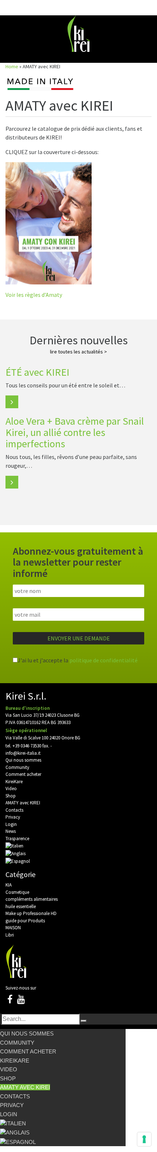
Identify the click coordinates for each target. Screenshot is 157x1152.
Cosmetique (17, 892)
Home (11, 66)
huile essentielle (20, 906)
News (10, 831)
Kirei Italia (78, 33)
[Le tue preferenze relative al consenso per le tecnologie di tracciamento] (144, 1139)
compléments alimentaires (31, 899)
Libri (9, 935)
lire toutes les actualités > (78, 351)
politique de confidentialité (103, 660)
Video (11, 788)
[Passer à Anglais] (15, 853)
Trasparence (17, 838)
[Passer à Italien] (14, 845)
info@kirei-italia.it (23, 753)
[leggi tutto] (11, 401)
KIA (8, 885)
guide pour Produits (25, 921)
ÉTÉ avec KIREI (37, 372)
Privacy (12, 817)
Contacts (14, 810)
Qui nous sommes (23, 760)
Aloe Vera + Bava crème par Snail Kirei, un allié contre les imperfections (74, 432)
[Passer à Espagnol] (17, 860)
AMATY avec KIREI (22, 803)
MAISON (13, 928)
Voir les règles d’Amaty (33, 294)
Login (11, 824)
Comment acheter (23, 774)
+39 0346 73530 (26, 746)
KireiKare (14, 781)
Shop (10, 796)
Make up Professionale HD (31, 913)
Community (17, 767)
